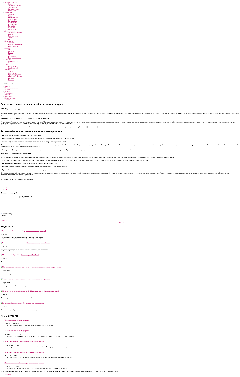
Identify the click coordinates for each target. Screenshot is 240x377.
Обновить (4, 215)
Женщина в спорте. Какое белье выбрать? (44, 291)
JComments (120, 222)
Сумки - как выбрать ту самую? (35, 231)
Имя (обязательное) (26, 196)
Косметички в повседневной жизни (38, 243)
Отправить (4, 220)
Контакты (7, 374)
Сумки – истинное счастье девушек (38, 279)
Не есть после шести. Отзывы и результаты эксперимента (24, 341)
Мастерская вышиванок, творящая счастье (46, 267)
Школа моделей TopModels (30, 255)
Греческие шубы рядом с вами (33, 303)
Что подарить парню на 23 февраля (16, 320)
